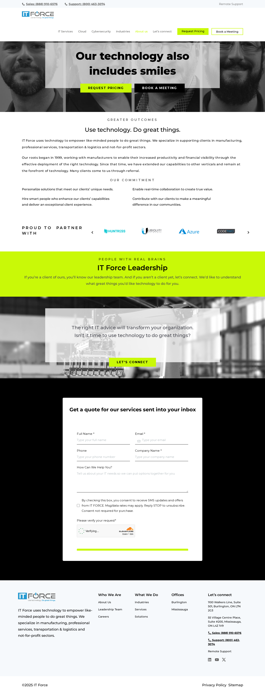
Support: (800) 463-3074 (87, 4)
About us (141, 31)
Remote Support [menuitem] (219, 651)
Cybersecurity (101, 31)
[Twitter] (224, 660)
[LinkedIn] (210, 660)
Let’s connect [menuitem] (220, 595)
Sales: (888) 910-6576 (42, 4)
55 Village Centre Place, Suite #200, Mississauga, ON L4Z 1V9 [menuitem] (224, 621)
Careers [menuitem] (103, 616)
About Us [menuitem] (104, 602)
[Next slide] (248, 232)
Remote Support (231, 4)
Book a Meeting (227, 31)
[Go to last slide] (92, 232)
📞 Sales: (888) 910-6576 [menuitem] (224, 633)
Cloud (82, 31)
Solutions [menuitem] (141, 616)
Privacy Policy (214, 685)
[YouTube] (217, 660)
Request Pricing (193, 31)
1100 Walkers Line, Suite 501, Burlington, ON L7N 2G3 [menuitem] (224, 606)
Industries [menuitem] (142, 602)
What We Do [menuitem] (146, 595)
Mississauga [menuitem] (179, 609)
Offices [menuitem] (177, 595)
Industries (123, 31)
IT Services (65, 31)
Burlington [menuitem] (179, 602)
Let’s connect (162, 31)
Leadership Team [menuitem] (110, 609)
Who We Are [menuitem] (109, 595)
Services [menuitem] (140, 609)
